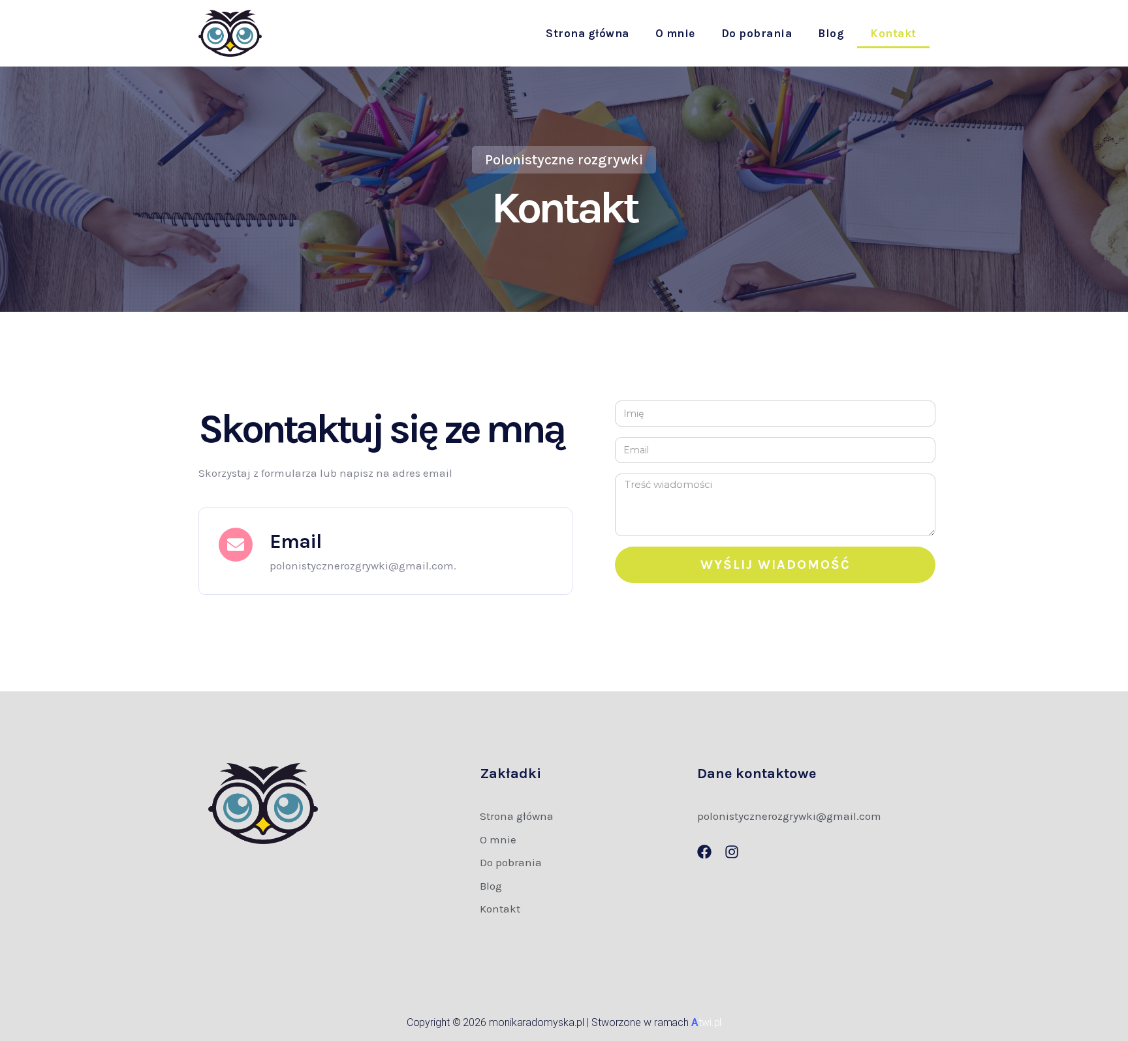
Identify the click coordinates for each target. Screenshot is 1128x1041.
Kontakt (893, 33)
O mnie (675, 33)
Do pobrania (756, 33)
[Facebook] (704, 852)
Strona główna (587, 33)
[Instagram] (732, 852)
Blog (831, 33)
